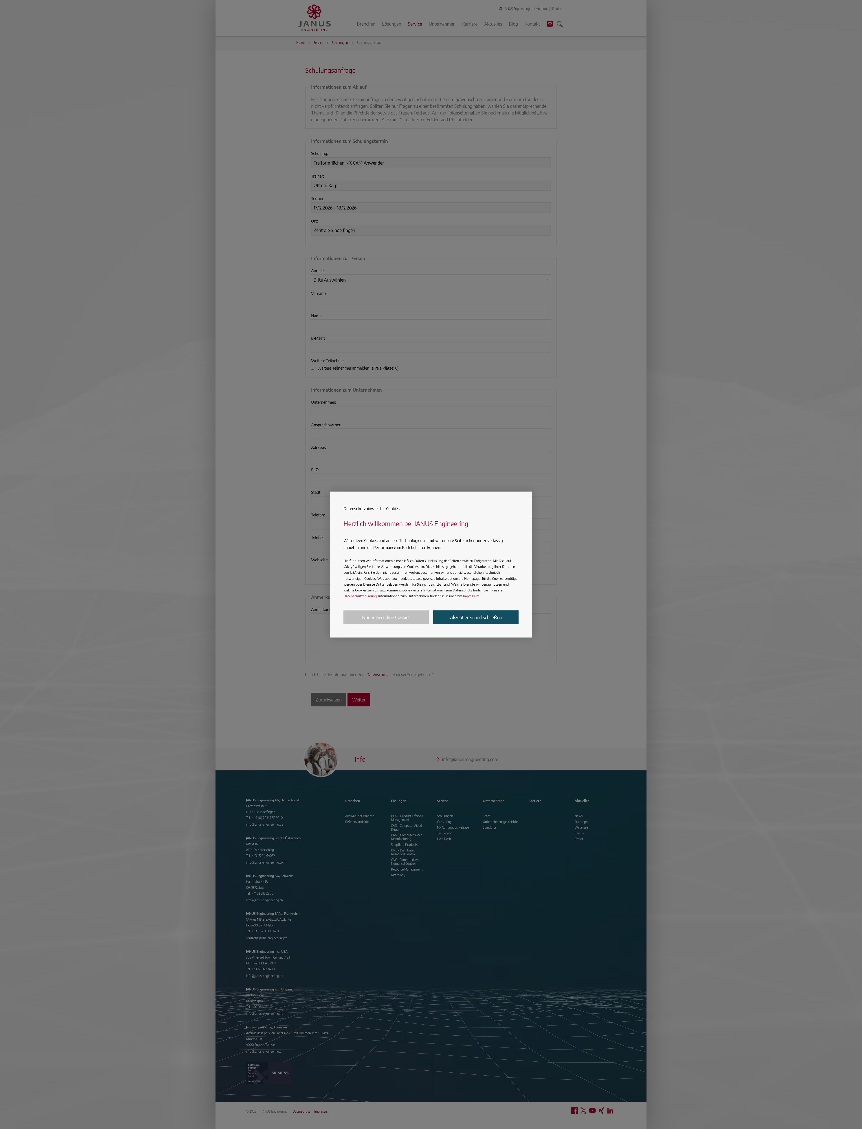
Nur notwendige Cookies (386, 617)
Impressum (471, 596)
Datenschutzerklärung (360, 596)
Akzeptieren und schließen (476, 617)
